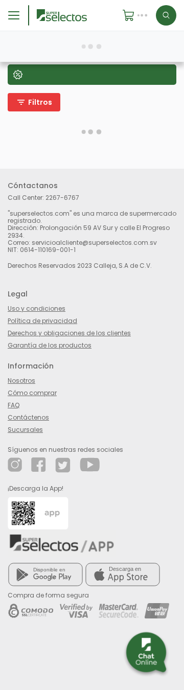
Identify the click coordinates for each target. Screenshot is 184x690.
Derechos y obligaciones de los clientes (69, 333)
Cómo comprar (32, 392)
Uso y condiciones (36, 308)
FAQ (13, 405)
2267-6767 (62, 197)
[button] (139, 15)
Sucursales (25, 429)
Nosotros (21, 380)
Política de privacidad (42, 320)
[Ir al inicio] (61, 15)
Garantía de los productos (49, 345)
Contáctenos (28, 417)
